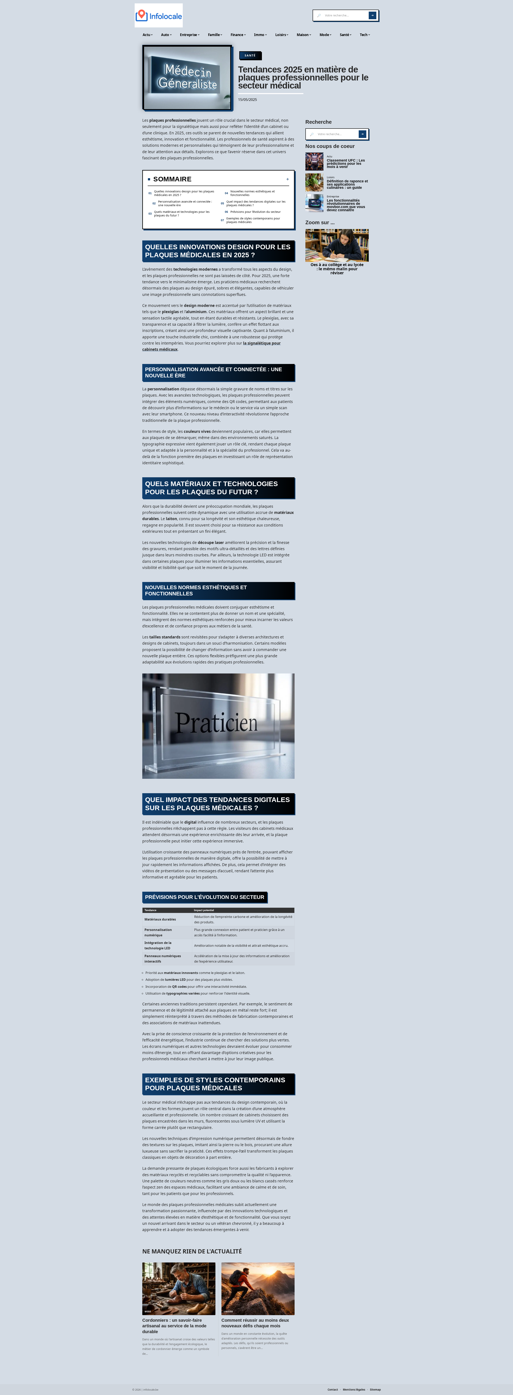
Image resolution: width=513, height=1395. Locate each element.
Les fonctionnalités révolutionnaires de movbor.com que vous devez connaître (346, 205)
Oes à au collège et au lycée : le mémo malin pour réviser (337, 269)
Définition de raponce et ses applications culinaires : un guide (347, 184)
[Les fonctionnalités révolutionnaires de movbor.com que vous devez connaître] (314, 203)
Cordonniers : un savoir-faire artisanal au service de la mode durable (174, 1326)
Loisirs (228, 1311)
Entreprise (333, 196)
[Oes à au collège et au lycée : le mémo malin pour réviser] (337, 245)
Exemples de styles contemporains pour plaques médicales (253, 220)
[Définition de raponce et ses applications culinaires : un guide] (314, 182)
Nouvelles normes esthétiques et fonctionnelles (252, 193)
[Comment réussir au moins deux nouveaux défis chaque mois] (258, 1288)
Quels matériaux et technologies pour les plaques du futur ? (182, 213)
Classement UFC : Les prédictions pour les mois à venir (346, 163)
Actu (329, 156)
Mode (148, 1311)
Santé (250, 55)
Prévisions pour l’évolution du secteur (255, 212)
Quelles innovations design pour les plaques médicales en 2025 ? (184, 193)
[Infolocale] (159, 15)
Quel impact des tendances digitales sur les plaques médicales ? (256, 203)
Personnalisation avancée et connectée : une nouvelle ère (185, 203)
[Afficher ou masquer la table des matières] (240, 179)
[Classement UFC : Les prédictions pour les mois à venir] (314, 162)
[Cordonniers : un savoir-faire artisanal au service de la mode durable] (178, 1288)
